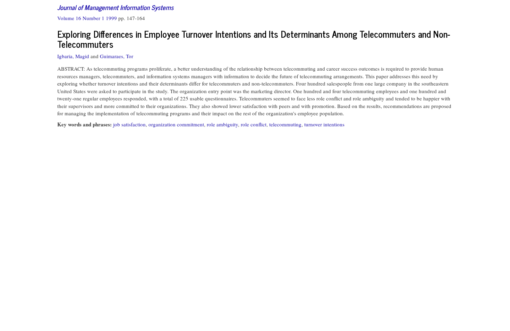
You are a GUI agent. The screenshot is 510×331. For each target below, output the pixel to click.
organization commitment (176, 124)
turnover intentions (324, 124)
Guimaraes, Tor (116, 56)
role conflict (253, 124)
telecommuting (285, 124)
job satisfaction (129, 124)
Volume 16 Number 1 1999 (87, 18)
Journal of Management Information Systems (115, 7)
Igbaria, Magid (73, 56)
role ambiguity (222, 124)
